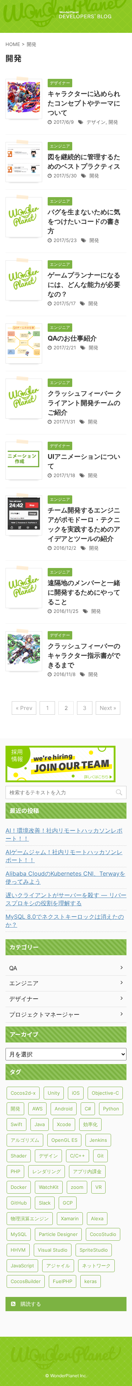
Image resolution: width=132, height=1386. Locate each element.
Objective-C (105, 1093)
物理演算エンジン (30, 1218)
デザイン (96, 122)
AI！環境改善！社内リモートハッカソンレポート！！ (64, 834)
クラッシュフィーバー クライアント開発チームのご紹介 (85, 402)
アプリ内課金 (87, 1171)
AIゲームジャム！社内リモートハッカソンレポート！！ (64, 856)
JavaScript (22, 1265)
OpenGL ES (64, 1140)
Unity (54, 1093)
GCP (68, 1203)
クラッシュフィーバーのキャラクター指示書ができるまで (84, 655)
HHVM (18, 1250)
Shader (19, 1156)
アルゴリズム (25, 1140)
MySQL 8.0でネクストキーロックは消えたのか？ (65, 920)
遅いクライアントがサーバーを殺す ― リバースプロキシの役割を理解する (66, 899)
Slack (45, 1203)
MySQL (19, 1234)
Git (100, 1156)
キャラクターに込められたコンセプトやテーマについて (84, 103)
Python (111, 1109)
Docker (19, 1187)
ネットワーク (96, 1265)
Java (39, 1124)
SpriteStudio (94, 1250)
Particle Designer (58, 1234)
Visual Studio (52, 1250)
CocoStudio (103, 1234)
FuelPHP (62, 1281)
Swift (16, 1124)
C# (88, 1109)
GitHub (19, 1203)
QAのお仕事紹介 (72, 338)
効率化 (90, 1124)
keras (90, 1281)
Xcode (64, 1124)
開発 (113, 122)
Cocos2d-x (23, 1093)
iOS (76, 1093)
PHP (15, 1171)
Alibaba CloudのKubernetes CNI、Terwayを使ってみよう (65, 877)
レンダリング (46, 1171)
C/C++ (77, 1156)
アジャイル (58, 1265)
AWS (37, 1109)
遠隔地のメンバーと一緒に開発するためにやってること (84, 592)
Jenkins (98, 1140)
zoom (77, 1187)
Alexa (97, 1218)
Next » (108, 707)
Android (64, 1109)
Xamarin (70, 1218)
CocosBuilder (26, 1281)
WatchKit (49, 1187)
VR (98, 1187)
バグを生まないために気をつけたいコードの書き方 (84, 221)
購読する (30, 1304)
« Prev (24, 707)
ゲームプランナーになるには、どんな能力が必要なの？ (84, 284)
